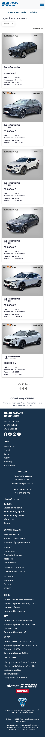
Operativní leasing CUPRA (16, 653)
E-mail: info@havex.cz (22, 483)
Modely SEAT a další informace (18, 620)
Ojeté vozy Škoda (12, 607)
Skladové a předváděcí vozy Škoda (20, 603)
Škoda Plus (9, 558)
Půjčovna (22, 712)
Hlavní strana (10, 446)
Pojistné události (11, 534)
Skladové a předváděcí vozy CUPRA (20, 645)
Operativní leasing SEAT (15, 632)
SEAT (6, 616)
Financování (9, 551)
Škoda (7, 595)
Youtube (7, 584)
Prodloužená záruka (13, 555)
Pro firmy (8, 461)
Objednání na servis (13, 507)
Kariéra (7, 523)
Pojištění (8, 547)
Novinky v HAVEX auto (14, 567)
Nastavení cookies (12, 670)
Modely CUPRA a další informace (19, 641)
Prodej (7, 450)
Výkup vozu (9, 519)
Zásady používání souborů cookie (19, 666)
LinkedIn (7, 588)
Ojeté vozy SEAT (11, 628)
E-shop (30, 712)
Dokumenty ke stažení (14, 571)
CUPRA (7, 637)
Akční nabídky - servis (14, 515)
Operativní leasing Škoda (15, 611)
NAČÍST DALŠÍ (23, 384)
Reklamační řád (11, 673)
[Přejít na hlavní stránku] (10, 4)
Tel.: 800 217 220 (22, 479)
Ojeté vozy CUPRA (12, 649)
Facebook (8, 576)
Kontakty (8, 504)
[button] (38, 29)
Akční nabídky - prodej (14, 511)
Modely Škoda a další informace (19, 599)
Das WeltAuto (10, 562)
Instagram (8, 580)
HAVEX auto (9, 465)
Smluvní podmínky (29, 729)
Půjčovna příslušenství (14, 538)
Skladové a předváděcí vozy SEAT (19, 624)
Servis (6, 454)
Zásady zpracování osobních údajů (20, 662)
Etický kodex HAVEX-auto (15, 677)
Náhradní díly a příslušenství (17, 542)
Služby (6, 457)
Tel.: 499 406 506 (22, 493)
